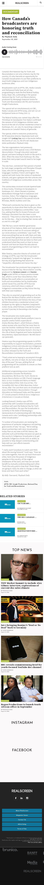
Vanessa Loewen (20, 272)
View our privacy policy (35, 842)
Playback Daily (11, 37)
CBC (10, 484)
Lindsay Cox (16, 138)
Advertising (22, 824)
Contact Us (22, 819)
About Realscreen (22, 810)
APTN (6, 484)
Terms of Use (22, 829)
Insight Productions (20, 484)
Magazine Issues (22, 815)
